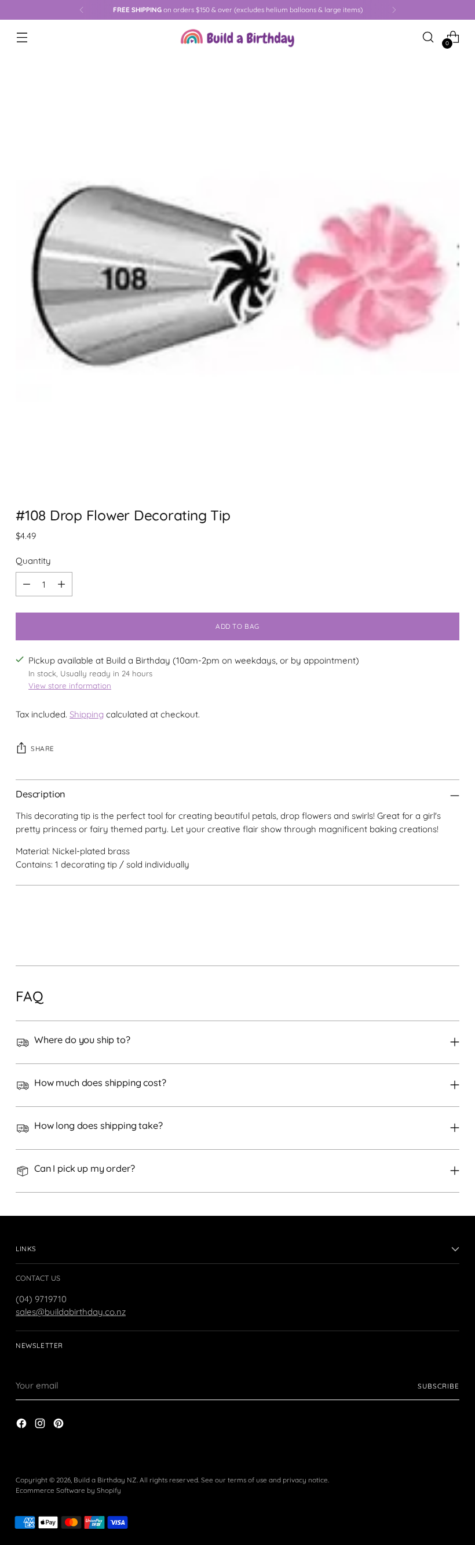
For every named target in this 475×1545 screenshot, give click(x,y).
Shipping (87, 714)
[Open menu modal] (22, 37)
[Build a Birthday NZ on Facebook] (23, 1425)
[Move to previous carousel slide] (423, 926)
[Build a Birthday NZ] (237, 37)
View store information (69, 685)
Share (42, 748)
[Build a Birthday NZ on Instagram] (41, 1425)
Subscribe (438, 1386)
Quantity (33, 560)
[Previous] (81, 10)
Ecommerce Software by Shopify (68, 1490)
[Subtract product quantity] (26, 584)
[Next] (394, 10)
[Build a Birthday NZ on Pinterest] (60, 1425)
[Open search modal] (428, 37)
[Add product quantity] (61, 584)
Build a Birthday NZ (105, 1479)
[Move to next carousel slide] (449, 925)
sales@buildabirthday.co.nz (71, 1311)
